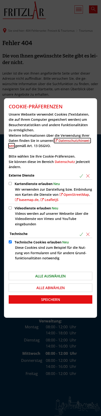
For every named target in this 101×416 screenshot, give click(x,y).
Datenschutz (65, 161)
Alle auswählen (50, 276)
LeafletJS (51, 199)
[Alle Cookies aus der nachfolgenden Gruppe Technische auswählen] (82, 234)
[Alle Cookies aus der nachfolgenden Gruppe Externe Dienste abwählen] (89, 176)
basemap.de (29, 199)
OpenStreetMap (76, 194)
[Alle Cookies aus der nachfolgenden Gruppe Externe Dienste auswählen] (82, 176)
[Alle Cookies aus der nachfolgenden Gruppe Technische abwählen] (89, 234)
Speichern (50, 299)
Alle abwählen (50, 287)
